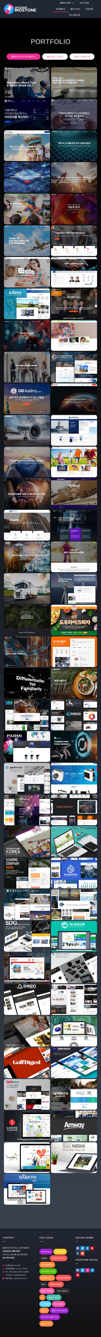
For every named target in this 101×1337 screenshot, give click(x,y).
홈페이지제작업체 (59, 1310)
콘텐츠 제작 (46, 1323)
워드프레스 (58, 1304)
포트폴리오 (60, 9)
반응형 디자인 (47, 1278)
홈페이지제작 (65, 3)
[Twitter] (82, 1270)
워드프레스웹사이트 (49, 1317)
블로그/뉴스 (75, 9)
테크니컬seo (62, 1291)
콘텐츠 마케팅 (56, 1284)
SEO (43, 1284)
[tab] (23, 56)
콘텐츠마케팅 (53, 1297)
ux (42, 1297)
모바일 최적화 (63, 1278)
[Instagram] (87, 1270)
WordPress (46, 1252)
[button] (78, 1248)
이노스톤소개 (74, 15)
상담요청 (89, 9)
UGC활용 (45, 1304)
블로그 (44, 1310)
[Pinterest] (78, 1275)
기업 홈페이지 (47, 1265)
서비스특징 (84, 3)
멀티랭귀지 (60, 1252)
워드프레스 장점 (48, 1271)
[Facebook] (78, 1270)
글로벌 (44, 1258)
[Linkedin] (92, 1270)
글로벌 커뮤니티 (58, 1258)
